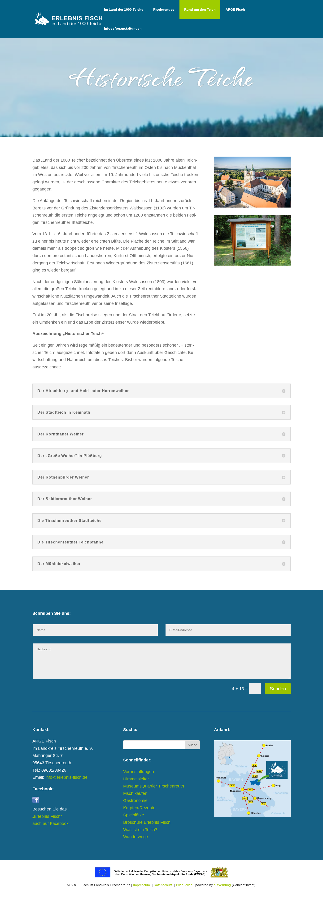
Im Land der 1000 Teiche (123, 9)
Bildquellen (184, 885)
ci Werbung (222, 885)
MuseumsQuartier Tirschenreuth (153, 786)
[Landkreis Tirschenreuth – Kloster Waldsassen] (252, 206)
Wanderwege (135, 836)
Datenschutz (163, 885)
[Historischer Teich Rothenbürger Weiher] (252, 264)
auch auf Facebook (50, 823)
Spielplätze (133, 815)
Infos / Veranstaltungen (123, 28)
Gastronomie (135, 800)
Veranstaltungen (138, 771)
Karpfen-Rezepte (139, 807)
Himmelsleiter (136, 779)
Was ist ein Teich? (140, 829)
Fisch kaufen (135, 793)
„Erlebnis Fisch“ (47, 816)
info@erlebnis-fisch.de (66, 777)
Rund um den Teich (200, 9)
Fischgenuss (163, 9)
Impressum (141, 885)
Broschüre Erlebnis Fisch (146, 822)
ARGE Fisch (235, 9)
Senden (278, 688)
